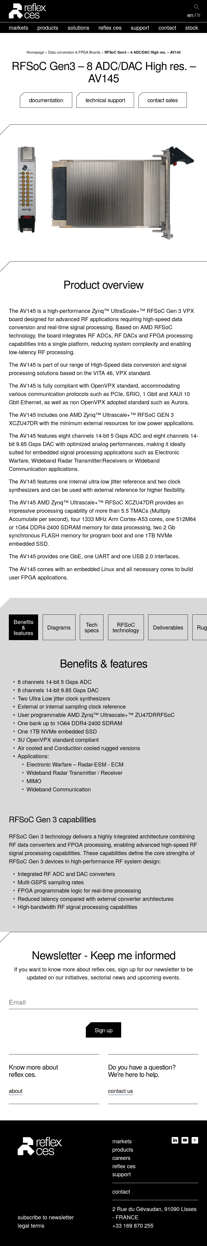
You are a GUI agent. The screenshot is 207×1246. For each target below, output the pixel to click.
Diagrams (59, 627)
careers (121, 1157)
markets (18, 27)
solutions (78, 27)
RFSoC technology (126, 627)
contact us (120, 1090)
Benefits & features (24, 627)
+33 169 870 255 (132, 1225)
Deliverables (168, 627)
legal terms (31, 1225)
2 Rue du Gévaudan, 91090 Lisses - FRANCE (154, 1213)
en (190, 15)
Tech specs (92, 627)
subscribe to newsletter (46, 1217)
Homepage (35, 52)
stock (191, 27)
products (47, 27)
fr (198, 15)
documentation (46, 100)
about (15, 1090)
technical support (105, 100)
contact (167, 27)
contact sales (162, 100)
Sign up (104, 1030)
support (140, 27)
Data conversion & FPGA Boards (74, 52)
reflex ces (110, 27)
